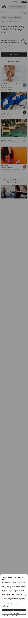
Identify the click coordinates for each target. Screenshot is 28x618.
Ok (14, 610)
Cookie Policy (14, 615)
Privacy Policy (6, 606)
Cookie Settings (14, 613)
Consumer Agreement (13, 605)
